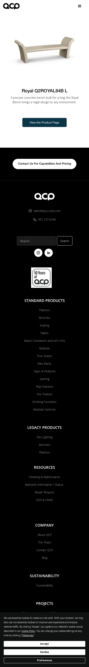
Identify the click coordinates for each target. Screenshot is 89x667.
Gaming (44, 379)
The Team (44, 542)
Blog (44, 558)
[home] (11, 6)
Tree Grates (44, 356)
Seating (44, 325)
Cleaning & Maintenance (44, 477)
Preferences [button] (28, 635)
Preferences (44, 660)
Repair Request (44, 492)
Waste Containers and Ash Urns (44, 341)
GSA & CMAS (44, 500)
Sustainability (44, 585)
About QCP (44, 535)
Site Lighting (44, 437)
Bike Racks (45, 364)
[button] (79, 6)
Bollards (44, 348)
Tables (44, 333)
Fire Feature (44, 394)
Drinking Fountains (44, 402)
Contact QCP (44, 550)
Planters (44, 310)
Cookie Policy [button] (28, 631)
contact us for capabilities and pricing (44, 164)
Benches (44, 318)
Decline (44, 652)
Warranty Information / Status (44, 485)
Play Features (44, 386)
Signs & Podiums (44, 371)
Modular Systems (44, 409)
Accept (44, 643)
